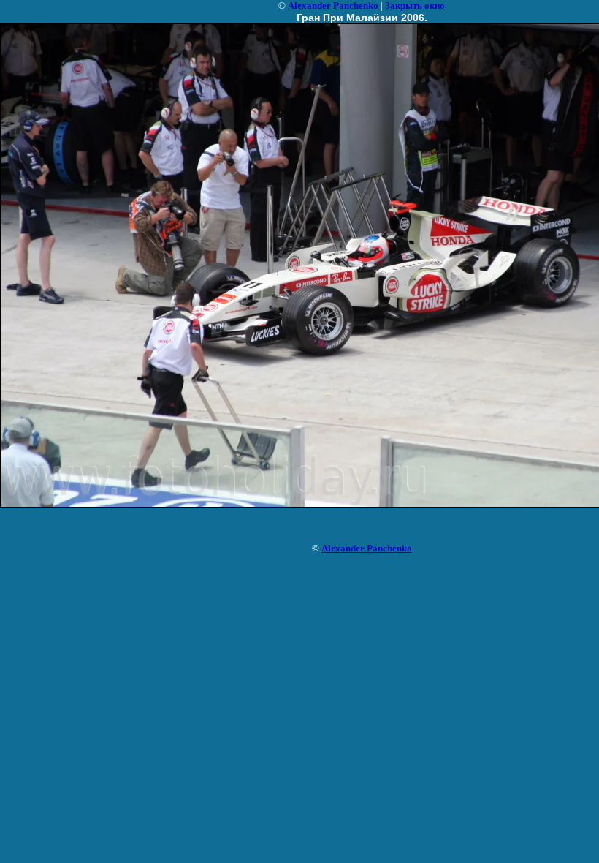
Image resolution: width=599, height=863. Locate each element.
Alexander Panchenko (333, 5)
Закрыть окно (415, 5)
